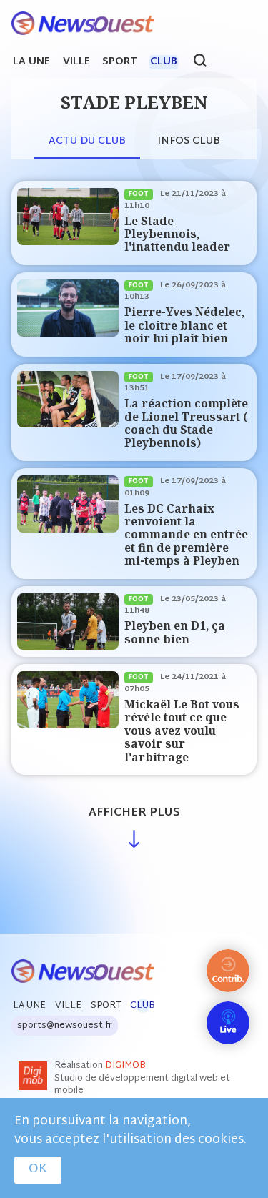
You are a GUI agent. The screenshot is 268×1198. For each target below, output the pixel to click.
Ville (76, 62)
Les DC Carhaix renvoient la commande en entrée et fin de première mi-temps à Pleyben (186, 535)
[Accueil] (77, 24)
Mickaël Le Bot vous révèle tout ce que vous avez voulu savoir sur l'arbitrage (181, 731)
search (207, 62)
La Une (31, 62)
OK (38, 1169)
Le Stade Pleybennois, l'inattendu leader (177, 234)
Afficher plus (134, 813)
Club (163, 62)
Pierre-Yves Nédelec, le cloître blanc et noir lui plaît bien (184, 325)
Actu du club (87, 141)
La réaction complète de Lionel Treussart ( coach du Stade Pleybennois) (186, 423)
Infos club (188, 141)
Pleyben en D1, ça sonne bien (174, 632)
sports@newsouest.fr (64, 1025)
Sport (119, 62)
